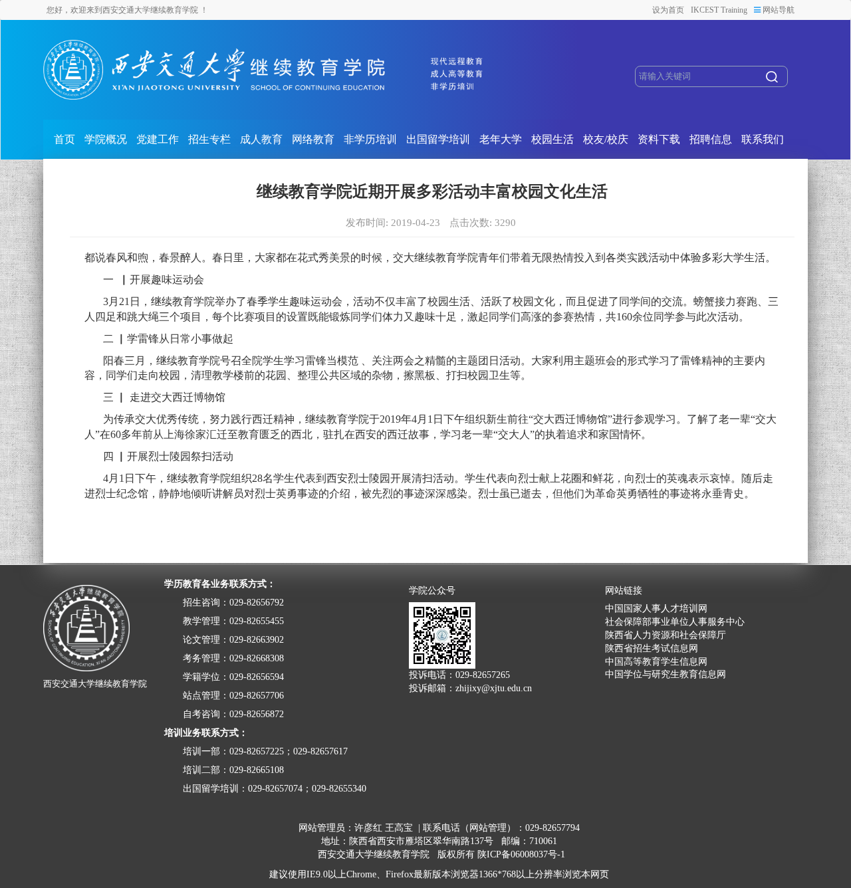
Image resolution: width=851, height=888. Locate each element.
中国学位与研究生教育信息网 (665, 674)
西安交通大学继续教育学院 (373, 854)
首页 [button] (64, 139)
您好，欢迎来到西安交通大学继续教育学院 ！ (127, 10)
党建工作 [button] (157, 139)
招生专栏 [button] (209, 139)
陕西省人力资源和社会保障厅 (665, 635)
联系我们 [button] (762, 139)
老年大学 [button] (500, 139)
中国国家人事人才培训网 (656, 608)
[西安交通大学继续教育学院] (264, 70)
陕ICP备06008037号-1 (521, 854)
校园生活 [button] (552, 139)
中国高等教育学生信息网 (656, 662)
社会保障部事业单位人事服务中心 (675, 622)
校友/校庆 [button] (605, 139)
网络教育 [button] (313, 139)
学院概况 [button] (105, 139)
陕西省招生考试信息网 (651, 648)
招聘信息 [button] (710, 139)
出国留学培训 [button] (438, 139)
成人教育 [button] (261, 139)
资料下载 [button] (659, 139)
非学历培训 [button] (370, 139)
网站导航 (777, 10)
